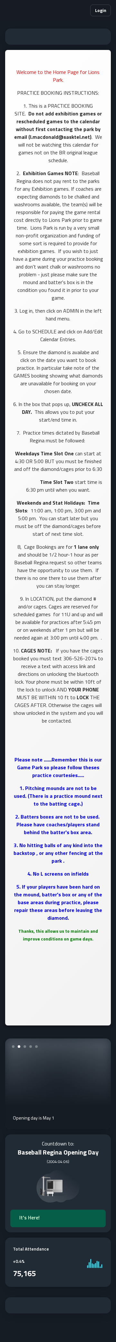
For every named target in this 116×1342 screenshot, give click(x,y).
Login (100, 10)
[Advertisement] (58, 37)
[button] (82, 10)
